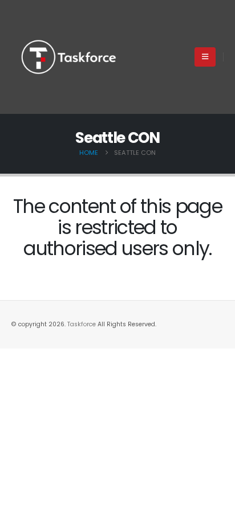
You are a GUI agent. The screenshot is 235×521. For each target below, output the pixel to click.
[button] (205, 57)
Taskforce (82, 324)
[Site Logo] (68, 57)
